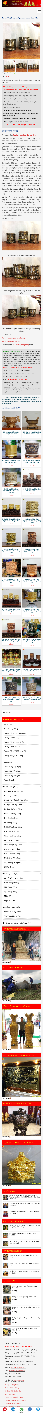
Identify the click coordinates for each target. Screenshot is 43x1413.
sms (38, 1411)
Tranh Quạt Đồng (10, 780)
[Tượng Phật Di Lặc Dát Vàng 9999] (21, 1165)
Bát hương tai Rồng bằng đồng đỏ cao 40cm (11, 432)
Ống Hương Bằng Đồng (13, 863)
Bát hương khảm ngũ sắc (11, 341)
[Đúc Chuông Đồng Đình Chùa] (21, 985)
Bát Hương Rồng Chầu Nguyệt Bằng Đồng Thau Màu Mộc (11, 490)
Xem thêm (5, 962)
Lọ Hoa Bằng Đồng (11, 840)
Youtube (5, 1411)
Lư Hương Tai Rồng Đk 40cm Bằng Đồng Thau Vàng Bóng (11, 670)
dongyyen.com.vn (19, 1380)
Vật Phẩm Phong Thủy (13, 916)
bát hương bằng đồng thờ (29, 397)
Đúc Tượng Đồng (11, 729)
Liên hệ (7, 76)
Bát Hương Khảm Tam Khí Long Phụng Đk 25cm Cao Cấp (32, 641)
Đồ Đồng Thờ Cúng (11, 796)
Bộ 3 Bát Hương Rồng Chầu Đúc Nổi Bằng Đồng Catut (11, 610)
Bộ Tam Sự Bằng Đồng (13, 809)
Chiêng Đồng (9, 867)
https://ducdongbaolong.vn (18, 1367)
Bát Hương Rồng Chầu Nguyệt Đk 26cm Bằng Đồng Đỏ (32, 611)
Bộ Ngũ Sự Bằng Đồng (13, 805)
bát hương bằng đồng (21, 345)
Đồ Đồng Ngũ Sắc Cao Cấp (13, 1391)
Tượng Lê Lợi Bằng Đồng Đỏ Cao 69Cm (24, 1297)
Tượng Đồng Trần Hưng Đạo (15, 733)
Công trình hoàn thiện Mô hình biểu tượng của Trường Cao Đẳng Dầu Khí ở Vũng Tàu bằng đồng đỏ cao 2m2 (24, 1197)
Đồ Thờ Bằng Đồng (10, 787)
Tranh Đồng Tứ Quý (12, 776)
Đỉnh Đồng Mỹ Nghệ (12, 883)
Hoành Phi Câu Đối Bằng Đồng (16, 800)
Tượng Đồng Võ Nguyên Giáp (15, 751)
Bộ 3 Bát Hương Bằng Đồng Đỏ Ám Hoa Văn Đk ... (32, 670)
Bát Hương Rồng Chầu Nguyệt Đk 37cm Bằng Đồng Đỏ (11, 581)
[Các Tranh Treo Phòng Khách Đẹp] (21, 1077)
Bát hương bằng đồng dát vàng (13, 338)
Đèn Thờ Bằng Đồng (12, 849)
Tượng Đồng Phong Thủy (14, 742)
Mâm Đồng (8, 896)
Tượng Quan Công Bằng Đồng (14, 1397)
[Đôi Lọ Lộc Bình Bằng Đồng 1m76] (21, 1029)
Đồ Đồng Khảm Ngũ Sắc (13, 791)
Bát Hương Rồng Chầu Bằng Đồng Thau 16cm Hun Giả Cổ (11, 699)
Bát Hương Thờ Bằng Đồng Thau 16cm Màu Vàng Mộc (32, 698)
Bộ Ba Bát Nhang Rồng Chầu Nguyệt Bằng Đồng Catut (11, 519)
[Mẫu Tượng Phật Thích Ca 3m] (21, 946)
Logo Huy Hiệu (10, 900)
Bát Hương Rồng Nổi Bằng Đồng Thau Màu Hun (31, 461)
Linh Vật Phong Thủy (12, 912)
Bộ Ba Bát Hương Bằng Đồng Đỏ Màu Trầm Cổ (32, 489)
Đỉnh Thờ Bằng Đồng (12, 813)
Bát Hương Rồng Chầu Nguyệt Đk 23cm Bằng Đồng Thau (11, 550)
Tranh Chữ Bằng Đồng (13, 771)
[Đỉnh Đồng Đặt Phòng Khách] (21, 1121)
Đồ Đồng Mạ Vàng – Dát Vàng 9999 (17, 923)
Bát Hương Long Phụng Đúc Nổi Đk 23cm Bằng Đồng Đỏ (11, 640)
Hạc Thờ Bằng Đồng (12, 831)
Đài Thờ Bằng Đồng (12, 854)
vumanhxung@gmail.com (17, 1370)
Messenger (30, 1411)
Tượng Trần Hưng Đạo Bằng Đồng (15, 1400)
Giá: (3, 76)
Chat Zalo (13, 1411)
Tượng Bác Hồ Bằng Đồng (13, 1403)
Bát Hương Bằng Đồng (13, 827)
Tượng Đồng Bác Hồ (12, 747)
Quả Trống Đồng (10, 892)
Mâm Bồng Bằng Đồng (13, 845)
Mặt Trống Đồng (10, 887)
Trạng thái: (5, 73)
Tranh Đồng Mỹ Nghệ (12, 767)
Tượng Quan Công (11, 738)
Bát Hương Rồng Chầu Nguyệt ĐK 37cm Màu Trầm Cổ (32, 550)
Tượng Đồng (8, 724)
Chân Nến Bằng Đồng (12, 836)
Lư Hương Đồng (10, 822)
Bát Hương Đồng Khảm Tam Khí (24, 399)
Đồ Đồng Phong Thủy (11, 907)
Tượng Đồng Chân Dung (13, 755)
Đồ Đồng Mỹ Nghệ (10, 874)
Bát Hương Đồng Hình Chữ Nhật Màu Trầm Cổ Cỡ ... (32, 432)
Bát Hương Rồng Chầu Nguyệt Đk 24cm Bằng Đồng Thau (32, 520)
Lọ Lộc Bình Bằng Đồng (13, 878)
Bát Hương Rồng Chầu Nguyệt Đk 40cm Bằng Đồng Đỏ (32, 581)
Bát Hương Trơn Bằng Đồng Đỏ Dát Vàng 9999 (11, 461)
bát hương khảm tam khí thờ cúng (28, 401)
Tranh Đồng (7, 762)
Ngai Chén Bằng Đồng (13, 858)
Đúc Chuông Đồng (11, 818)
